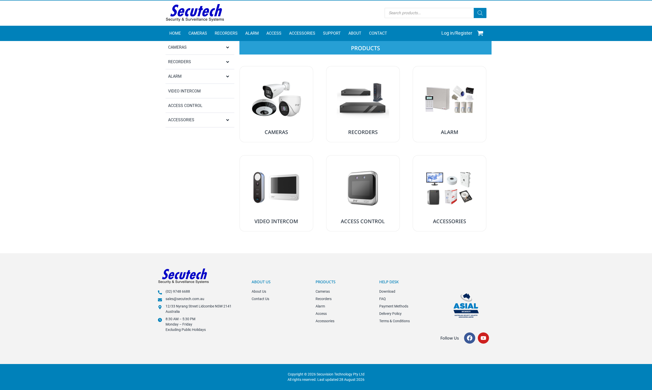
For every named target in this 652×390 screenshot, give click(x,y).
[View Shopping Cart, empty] (480, 33)
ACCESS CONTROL (185, 105)
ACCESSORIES (181, 119)
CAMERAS (177, 47)
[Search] (480, 13)
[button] (200, 48)
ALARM (175, 76)
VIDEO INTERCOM (184, 91)
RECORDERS (179, 61)
